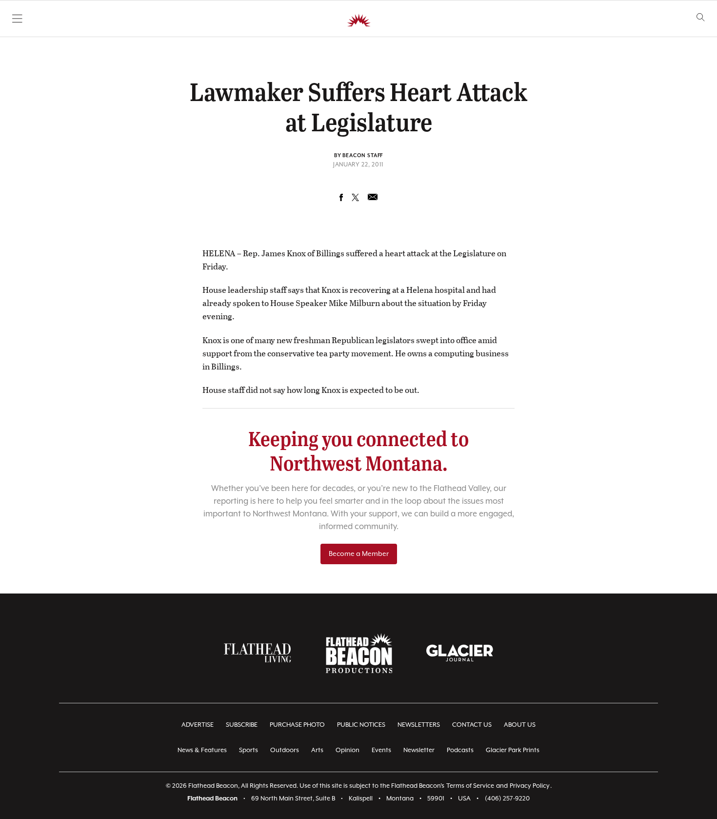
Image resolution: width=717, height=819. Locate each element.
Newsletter (419, 750)
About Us (520, 725)
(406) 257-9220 (507, 798)
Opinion (347, 750)
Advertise (197, 725)
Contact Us (472, 725)
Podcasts (460, 750)
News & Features (202, 750)
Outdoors (284, 750)
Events (381, 750)
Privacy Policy (530, 786)
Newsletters (419, 725)
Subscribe (242, 725)
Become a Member (359, 554)
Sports (248, 750)
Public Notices (361, 725)
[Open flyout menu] (17, 18)
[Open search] (700, 17)
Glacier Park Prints (512, 750)
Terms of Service (470, 786)
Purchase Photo (297, 725)
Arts (317, 750)
